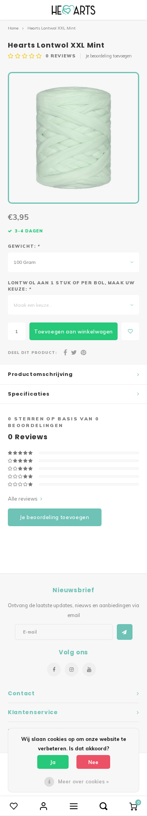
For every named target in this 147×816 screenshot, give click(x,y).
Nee (93, 762)
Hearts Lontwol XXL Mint (51, 28)
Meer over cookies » (83, 781)
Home (13, 28)
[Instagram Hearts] (71, 669)
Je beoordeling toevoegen (108, 56)
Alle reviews (23, 498)
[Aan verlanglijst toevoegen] (130, 331)
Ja (53, 762)
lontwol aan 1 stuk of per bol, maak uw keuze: (71, 286)
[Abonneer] (124, 632)
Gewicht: (24, 246)
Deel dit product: (32, 352)
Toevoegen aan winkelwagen (73, 331)
